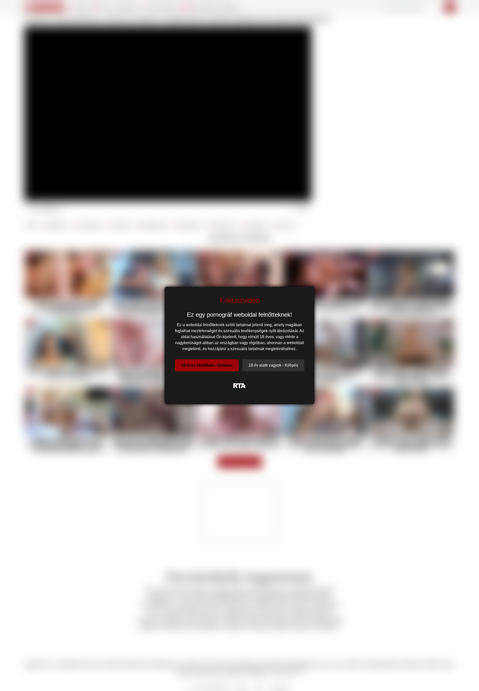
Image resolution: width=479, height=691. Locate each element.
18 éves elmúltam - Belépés (207, 365)
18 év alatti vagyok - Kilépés (273, 365)
